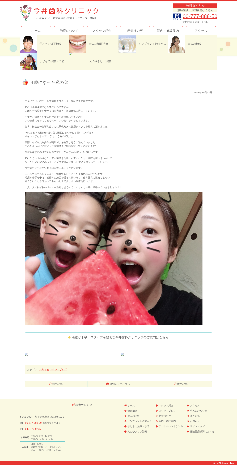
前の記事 (57, 384)
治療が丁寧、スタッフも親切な (120, 337)
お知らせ (44, 369)
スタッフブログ (58, 369)
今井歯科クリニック (59, 13)
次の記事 (182, 384)
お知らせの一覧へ (119, 384)
